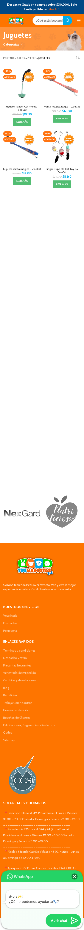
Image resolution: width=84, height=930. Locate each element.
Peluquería (10, 631)
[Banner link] (22, 513)
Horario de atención (16, 710)
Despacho (10, 623)
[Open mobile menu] (78, 20)
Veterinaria (10, 615)
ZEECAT (31, 58)
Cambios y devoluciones (19, 680)
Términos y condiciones (19, 650)
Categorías (11, 44)
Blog (6, 688)
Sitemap (9, 740)
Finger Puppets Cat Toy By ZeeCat (62, 170)
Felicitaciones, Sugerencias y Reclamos (29, 725)
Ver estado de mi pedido (19, 673)
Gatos (21, 58)
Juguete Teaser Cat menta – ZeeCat (22, 108)
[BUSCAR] (67, 20)
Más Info (54, 9)
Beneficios (10, 695)
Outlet (7, 732)
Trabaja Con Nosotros (17, 703)
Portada (8, 58)
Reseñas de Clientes (16, 718)
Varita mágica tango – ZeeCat (62, 106)
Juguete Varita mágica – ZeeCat (22, 169)
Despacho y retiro (15, 658)
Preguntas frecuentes (17, 665)
